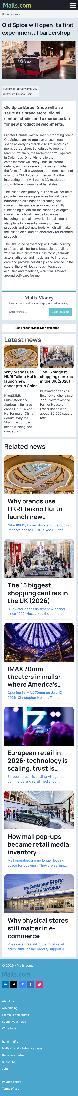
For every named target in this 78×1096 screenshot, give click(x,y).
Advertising (10, 1008)
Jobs (5, 1068)
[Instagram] (39, 984)
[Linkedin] (5, 984)
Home (5, 14)
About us (8, 1001)
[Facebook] (30, 984)
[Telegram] (22, 984)
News (16, 14)
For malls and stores (15, 1014)
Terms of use (10, 1088)
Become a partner (13, 1055)
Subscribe (9, 1062)
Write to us (9, 1028)
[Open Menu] (73, 5)
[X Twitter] (13, 984)
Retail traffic (10, 1041)
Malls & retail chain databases (22, 1048)
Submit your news (14, 1021)
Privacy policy (11, 1081)
